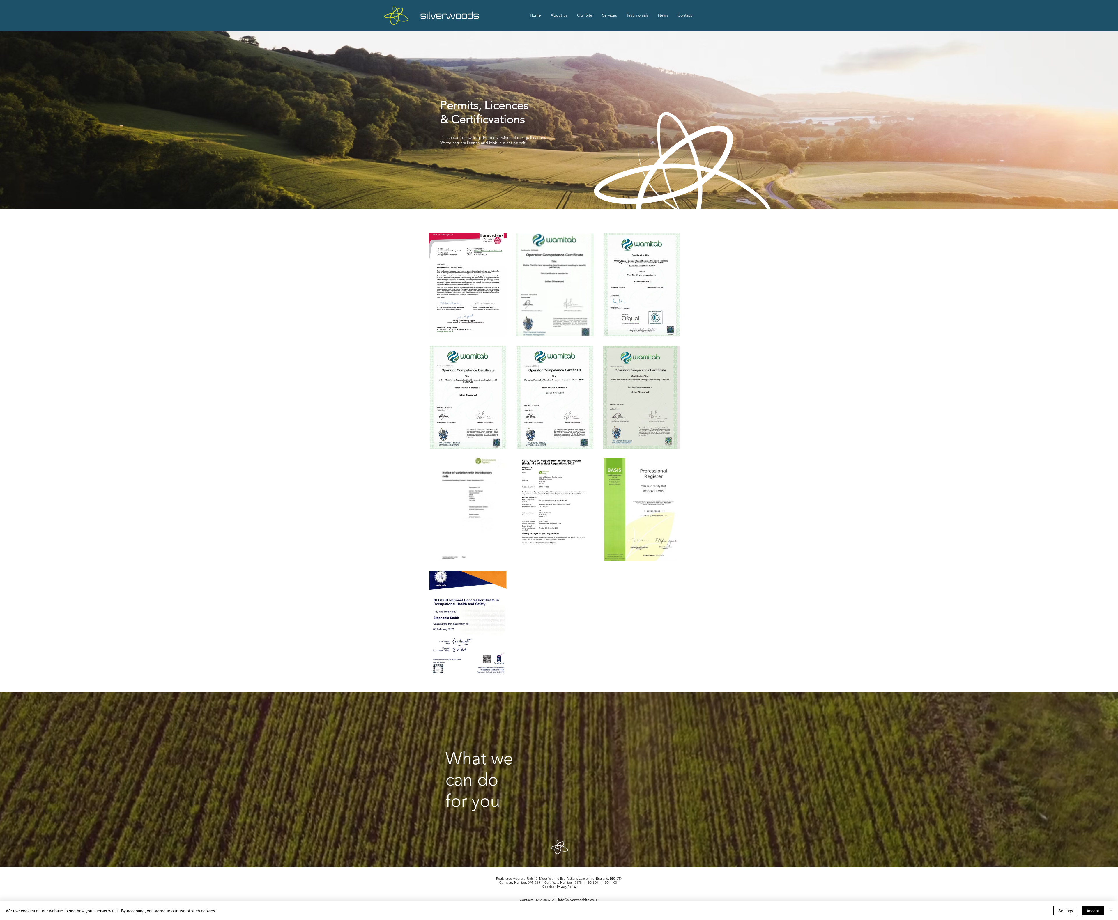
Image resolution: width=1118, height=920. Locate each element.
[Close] (1111, 910)
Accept (1093, 911)
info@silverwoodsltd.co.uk (578, 900)
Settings (1065, 911)
